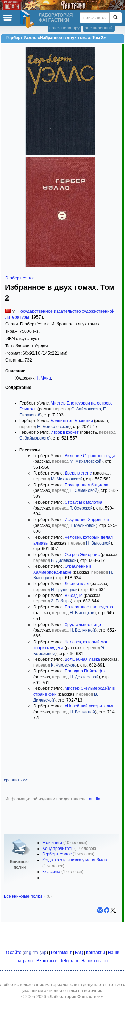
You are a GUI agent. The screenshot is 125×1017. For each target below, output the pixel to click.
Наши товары (94, 960)
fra (35, 952)
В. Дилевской (64, 560)
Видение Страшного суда (90, 455)
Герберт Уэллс (19, 278)
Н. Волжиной (82, 630)
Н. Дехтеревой (84, 677)
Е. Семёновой (83, 490)
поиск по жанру (64, 28)
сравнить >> (16, 779)
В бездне (74, 595)
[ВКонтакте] (100, 910)
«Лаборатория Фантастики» (75, 996)
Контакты (95, 952)
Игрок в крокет (65, 432)
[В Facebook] (106, 910)
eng (27, 952)
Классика (51, 871)
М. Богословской (53, 426)
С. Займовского (86, 409)
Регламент (61, 952)
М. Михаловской (85, 461)
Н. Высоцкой (98, 543)
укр (43, 952)
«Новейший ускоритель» (89, 706)
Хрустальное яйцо (83, 624)
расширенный (99, 28)
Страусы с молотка (83, 502)
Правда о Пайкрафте (86, 671)
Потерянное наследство (89, 607)
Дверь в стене (78, 473)
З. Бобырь (61, 601)
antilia (94, 799)
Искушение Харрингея (87, 519)
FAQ (79, 952)
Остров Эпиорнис (82, 554)
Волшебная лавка (82, 659)
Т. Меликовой (83, 525)
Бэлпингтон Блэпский (72, 420)
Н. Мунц (43, 378)
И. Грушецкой (64, 589)
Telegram (69, 960)
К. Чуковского (64, 665)
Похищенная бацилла (86, 485)
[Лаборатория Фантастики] (28, 19)
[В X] (113, 910)
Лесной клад (77, 583)
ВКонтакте (46, 960)
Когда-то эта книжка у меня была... (76, 860)
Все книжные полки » (24, 896)
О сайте (14, 952)
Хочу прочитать (57, 848)
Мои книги (52, 842)
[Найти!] (115, 17)
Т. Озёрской (81, 508)
